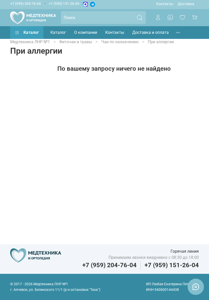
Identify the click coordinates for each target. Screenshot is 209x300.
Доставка (186, 4)
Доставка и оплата (150, 32)
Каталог (31, 32)
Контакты (164, 4)
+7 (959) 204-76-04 (25, 4)
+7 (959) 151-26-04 (64, 4)
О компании (85, 32)
